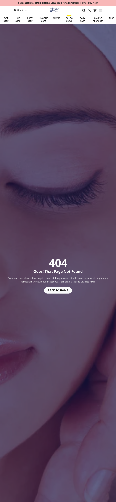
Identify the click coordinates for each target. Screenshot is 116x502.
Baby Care (82, 19)
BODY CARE (30, 19)
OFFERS (56, 18)
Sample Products (98, 19)
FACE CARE (6, 19)
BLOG (111, 18)
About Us (21, 10)
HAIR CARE (18, 19)
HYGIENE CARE (44, 19)
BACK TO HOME (58, 290)
